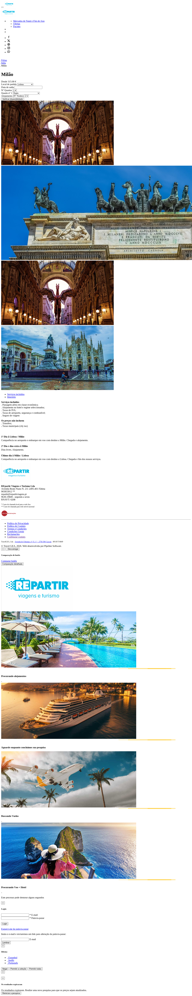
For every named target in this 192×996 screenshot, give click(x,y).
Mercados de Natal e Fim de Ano (29, 21)
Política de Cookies (16, 526)
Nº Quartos (6, 90)
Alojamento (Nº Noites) (12, 96)
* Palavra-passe (37, 918)
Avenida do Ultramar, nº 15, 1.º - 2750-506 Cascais (33, 542)
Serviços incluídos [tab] (15, 394)
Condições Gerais (15, 531)
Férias (4, 60)
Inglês (10, 960)
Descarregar (12, 549)
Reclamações (13, 534)
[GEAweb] (9, 6)
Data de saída (7, 87)
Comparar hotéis (9, 561)
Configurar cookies (16, 537)
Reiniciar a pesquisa (11, 993)
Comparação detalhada (12, 564)
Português (12, 963)
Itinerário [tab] (11, 397)
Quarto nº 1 (6, 93)
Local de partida (8, 84)
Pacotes (16, 26)
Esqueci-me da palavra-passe (14, 929)
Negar (5, 969)
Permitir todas (35, 969)
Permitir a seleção (18, 969)
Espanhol (12, 957)
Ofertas (16, 23)
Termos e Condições (17, 529)
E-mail (33, 939)
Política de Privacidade (18, 523)
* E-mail (34, 915)
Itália (3, 63)
